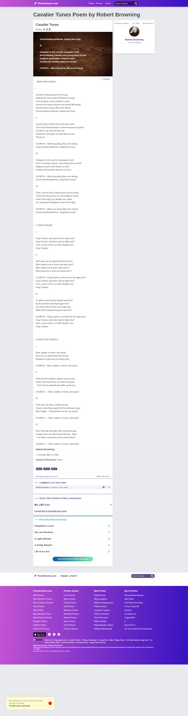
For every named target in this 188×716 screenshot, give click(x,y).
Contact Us (103, 640)
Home (91, 3)
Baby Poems (69, 599)
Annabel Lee (130, 614)
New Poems (38, 606)
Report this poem (103, 476)
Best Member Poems (42, 599)
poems (46, 469)
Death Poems (70, 603)
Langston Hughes (102, 610)
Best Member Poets (42, 614)
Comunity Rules (68, 642)
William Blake (100, 621)
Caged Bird (129, 618)
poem (39, 469)
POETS (73, 576)
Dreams (128, 610)
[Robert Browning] (134, 31)
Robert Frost (99, 595)
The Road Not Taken (133, 603)
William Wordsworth (103, 629)
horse (54, 469)
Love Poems (69, 595)
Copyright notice (60, 640)
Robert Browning (45, 449)
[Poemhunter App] (39, 634)
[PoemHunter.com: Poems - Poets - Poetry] (45, 3)
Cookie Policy (74, 640)
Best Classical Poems (43, 603)
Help (111, 640)
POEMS (64, 576)
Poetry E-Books (71, 629)
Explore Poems (40, 621)
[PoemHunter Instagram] (58, 634)
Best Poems (38, 595)
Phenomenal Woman (134, 595)
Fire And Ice (129, 625)
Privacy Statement (89, 640)
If (124, 621)
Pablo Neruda (100, 606)
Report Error (120, 640)
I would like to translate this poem (51, 511)
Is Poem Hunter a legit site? (138, 640)
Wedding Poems (71, 614)
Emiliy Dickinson (101, 614)
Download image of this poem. (47, 476)
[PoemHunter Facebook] (49, 634)
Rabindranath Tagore (103, 625)
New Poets (38, 610)
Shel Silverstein (101, 618)
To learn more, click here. (20, 706)
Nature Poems (70, 618)
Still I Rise (129, 599)
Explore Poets (39, 625)
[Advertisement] (38, 689)
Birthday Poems (71, 610)
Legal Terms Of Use (98, 642)
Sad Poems (69, 606)
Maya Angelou (100, 599)
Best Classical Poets (42, 618)
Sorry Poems (69, 621)
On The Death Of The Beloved (138, 629)
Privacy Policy (82, 642)
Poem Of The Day (41, 629)
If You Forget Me (131, 606)
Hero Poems (69, 625)
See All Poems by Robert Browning (73, 559)
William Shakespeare (103, 603)
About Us (48, 640)
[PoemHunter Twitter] (54, 634)
